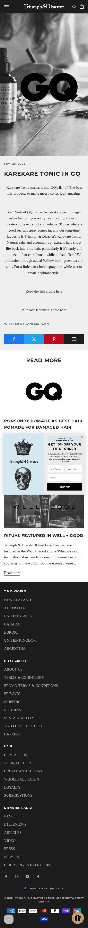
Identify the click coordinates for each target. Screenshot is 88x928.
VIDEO (10, 841)
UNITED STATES (18, 616)
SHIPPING (12, 702)
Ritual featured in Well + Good (43, 535)
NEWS (9, 816)
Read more (12, 573)
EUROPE (11, 632)
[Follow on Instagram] (17, 877)
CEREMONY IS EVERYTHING (28, 865)
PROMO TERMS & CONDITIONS (31, 686)
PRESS (9, 849)
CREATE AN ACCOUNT (23, 771)
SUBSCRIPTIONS (18, 795)
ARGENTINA (15, 648)
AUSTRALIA (14, 608)
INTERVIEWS (15, 824)
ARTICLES (12, 832)
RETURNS (12, 710)
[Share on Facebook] (14, 339)
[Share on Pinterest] (54, 339)
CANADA (12, 624)
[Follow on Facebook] (6, 877)
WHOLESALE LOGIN (21, 779)
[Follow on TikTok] (38, 877)
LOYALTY (12, 787)
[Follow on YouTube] (27, 877)
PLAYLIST (12, 857)
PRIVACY (12, 694)
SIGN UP (65, 486)
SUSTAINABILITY (19, 718)
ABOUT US (13, 669)
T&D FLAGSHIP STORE (23, 726)
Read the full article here (44, 291)
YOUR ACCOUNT (18, 763)
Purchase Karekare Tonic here (44, 310)
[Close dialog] (81, 437)
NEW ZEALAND (17, 600)
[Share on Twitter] (34, 339)
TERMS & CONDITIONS (24, 677)
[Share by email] (74, 339)
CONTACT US (15, 755)
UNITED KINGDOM (20, 640)
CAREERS (12, 734)
